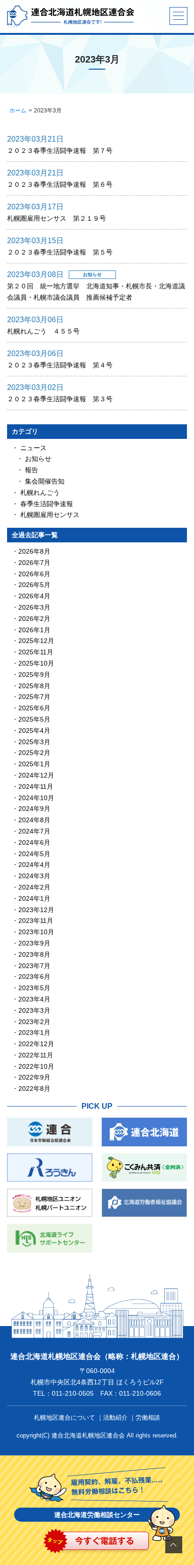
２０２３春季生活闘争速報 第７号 (60, 150)
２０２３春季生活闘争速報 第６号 (60, 184)
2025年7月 (34, 696)
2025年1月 (34, 764)
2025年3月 (34, 742)
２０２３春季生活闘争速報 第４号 (60, 365)
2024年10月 (36, 798)
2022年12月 (36, 1044)
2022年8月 (34, 1088)
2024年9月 (34, 808)
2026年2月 (34, 618)
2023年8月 (34, 954)
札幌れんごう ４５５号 (43, 331)
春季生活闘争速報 (46, 504)
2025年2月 (34, 752)
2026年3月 (34, 607)
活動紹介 (115, 1417)
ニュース (33, 448)
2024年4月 (34, 864)
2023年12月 (36, 910)
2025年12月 (36, 640)
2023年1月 (34, 1032)
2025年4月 (34, 730)
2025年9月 (34, 674)
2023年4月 (34, 999)
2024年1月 (34, 898)
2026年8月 (34, 551)
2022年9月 (34, 1077)
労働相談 (148, 1417)
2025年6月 (34, 708)
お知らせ (38, 458)
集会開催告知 (45, 481)
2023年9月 (34, 943)
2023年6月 (34, 976)
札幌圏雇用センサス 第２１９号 (56, 218)
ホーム (17, 110)
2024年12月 (36, 775)
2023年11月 (35, 920)
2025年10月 (36, 663)
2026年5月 (34, 584)
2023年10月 (36, 932)
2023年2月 (34, 1021)
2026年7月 (34, 562)
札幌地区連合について (64, 1417)
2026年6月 (34, 574)
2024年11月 (35, 786)
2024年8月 (34, 820)
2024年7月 (34, 831)
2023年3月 (34, 1010)
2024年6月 (34, 842)
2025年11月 (35, 652)
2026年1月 (34, 630)
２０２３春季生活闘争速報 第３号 (60, 399)
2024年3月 (34, 876)
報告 (31, 470)
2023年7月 (34, 965)
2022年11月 (35, 1055)
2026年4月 (34, 596)
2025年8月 (34, 686)
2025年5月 (34, 719)
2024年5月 (34, 854)
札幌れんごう (40, 492)
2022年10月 (36, 1066)
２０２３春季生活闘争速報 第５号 (60, 252)
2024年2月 (34, 887)
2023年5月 (34, 988)
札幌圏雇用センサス (50, 514)
